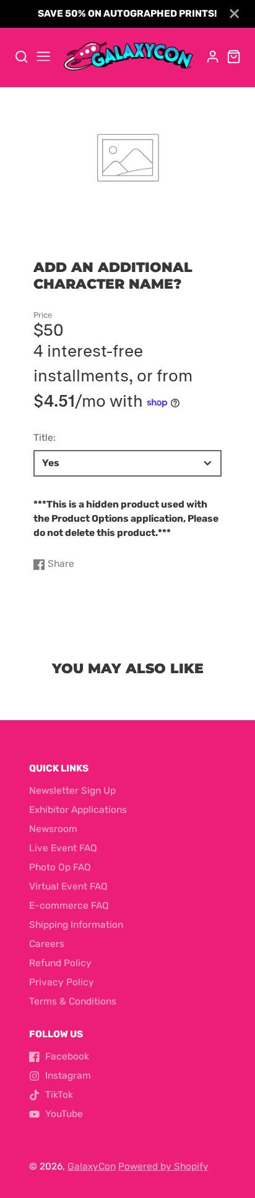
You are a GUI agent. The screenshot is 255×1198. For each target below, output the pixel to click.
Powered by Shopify (163, 1166)
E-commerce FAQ (69, 905)
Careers (46, 943)
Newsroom (53, 829)
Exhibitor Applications (78, 809)
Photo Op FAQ (60, 867)
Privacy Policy (61, 982)
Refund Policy (60, 963)
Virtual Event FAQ (68, 886)
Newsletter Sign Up (72, 790)
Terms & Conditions (72, 1001)
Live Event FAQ (63, 848)
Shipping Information (76, 924)
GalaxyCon (91, 1166)
